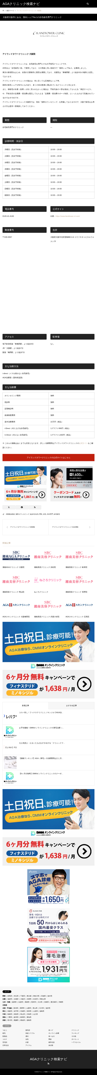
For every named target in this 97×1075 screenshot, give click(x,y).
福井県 (48, 1008)
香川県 (9, 1020)
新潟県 (16, 1008)
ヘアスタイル (76, 1042)
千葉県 (22, 996)
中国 (4, 1014)
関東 (4, 996)
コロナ (5, 1039)
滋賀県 (9, 999)
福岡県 (14, 1002)
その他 (73, 1036)
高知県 (22, 1020)
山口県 (35, 1014)
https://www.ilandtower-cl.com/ (68, 216)
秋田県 (29, 1011)
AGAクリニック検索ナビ (48, 1059)
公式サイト (83, 443)
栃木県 (50, 996)
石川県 (41, 1008)
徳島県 (29, 1020)
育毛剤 (5, 1042)
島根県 (9, 1014)
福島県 (42, 1011)
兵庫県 (29, 999)
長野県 (22, 1008)
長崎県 (27, 1002)
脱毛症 (28, 1030)
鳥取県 (16, 1014)
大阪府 (22, 999)
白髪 (27, 1042)
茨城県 (43, 996)
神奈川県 (36, 996)
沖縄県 (61, 1002)
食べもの (51, 1036)
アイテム (29, 1045)
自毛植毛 (57, 514)
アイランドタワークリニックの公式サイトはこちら (48, 457)
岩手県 (16, 1011)
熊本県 (33, 1002)
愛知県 (29, 1017)
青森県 (9, 1011)
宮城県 (22, 1011)
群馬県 (9, 996)
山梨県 (28, 1008)
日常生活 (6, 1045)
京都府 (16, 999)
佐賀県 (20, 1002)
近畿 (4, 999)
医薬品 (5, 1036)
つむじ (5, 1030)
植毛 (4, 1033)
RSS (48, 1063)
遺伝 (27, 1036)
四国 (4, 1020)
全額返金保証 (10, 514)
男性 (40, 514)
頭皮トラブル (30, 1033)
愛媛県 (16, 1020)
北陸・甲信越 (7, 1008)
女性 (44, 514)
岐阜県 (16, 1017)
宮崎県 (46, 1002)
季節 (50, 1039)
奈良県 (35, 999)
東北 (4, 1011)
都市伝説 (51, 1042)
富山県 (35, 1008)
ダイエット (75, 1039)
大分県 (40, 1002)
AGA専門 (50, 514)
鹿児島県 (54, 1002)
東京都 (29, 996)
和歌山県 (43, 999)
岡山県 (22, 1014)
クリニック (75, 1030)
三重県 (9, 1017)
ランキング (75, 1033)
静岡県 (22, 1017)
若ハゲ (50, 1030)
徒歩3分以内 (34, 514)
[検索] (87, 4)
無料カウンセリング (22, 514)
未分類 (50, 1045)
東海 (4, 1017)
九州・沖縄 (6, 1002)
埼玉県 (16, 996)
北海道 (5, 1005)
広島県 (29, 1014)
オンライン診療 (53, 1033)
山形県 (35, 1011)
